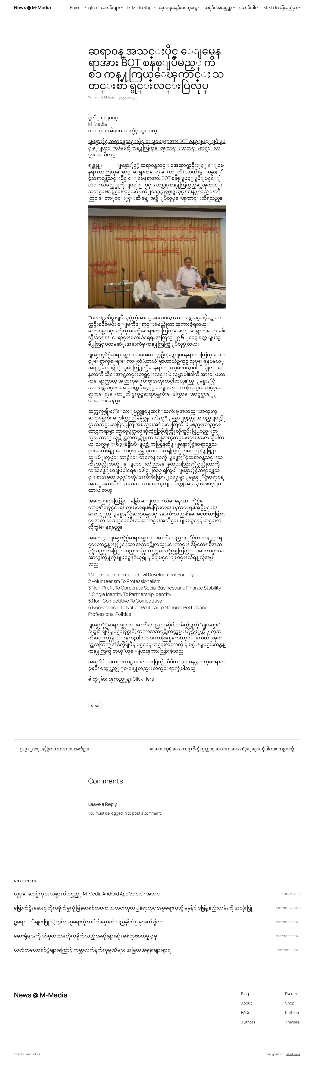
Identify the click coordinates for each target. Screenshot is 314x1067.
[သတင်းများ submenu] (122, 7)
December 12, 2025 (287, 922)
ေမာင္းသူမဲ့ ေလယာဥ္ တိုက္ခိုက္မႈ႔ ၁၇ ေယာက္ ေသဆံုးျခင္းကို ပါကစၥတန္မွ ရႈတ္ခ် (222, 748)
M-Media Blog (139, 7)
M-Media (108, 97)
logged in (118, 813)
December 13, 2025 (287, 908)
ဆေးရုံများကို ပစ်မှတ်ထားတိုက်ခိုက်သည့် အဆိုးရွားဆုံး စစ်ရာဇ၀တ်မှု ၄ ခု (86, 936)
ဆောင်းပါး (247, 7)
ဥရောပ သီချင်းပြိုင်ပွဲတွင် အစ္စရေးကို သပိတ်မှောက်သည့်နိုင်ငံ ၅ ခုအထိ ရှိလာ (89, 921)
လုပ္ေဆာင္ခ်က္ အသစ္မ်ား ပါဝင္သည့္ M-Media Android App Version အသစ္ (87, 894)
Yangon (95, 705)
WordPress (293, 1054)
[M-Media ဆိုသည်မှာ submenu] (299, 7)
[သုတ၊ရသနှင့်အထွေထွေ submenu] (199, 7)
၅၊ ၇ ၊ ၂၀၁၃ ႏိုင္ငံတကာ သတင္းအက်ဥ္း (54, 748)
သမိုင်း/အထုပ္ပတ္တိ (218, 7)
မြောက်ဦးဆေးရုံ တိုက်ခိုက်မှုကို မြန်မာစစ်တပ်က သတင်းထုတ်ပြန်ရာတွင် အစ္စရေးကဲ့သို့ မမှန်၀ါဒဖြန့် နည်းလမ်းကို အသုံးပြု (133, 908)
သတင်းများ (110, 7)
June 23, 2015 (291, 894)
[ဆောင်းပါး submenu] (258, 7)
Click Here (144, 679)
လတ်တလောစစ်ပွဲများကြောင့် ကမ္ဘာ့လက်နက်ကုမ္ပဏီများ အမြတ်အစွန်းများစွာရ (92, 950)
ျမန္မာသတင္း (127, 97)
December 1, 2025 (288, 950)
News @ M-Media (32, 7)
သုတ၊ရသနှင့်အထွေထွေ (178, 7)
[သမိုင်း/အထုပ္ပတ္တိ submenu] (234, 7)
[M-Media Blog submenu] (154, 7)
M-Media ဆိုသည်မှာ (280, 7)
